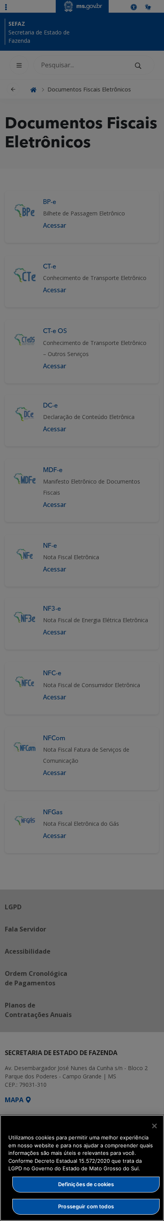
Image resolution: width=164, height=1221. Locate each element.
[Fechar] (154, 1126)
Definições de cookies (86, 1184)
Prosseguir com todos (86, 1206)
